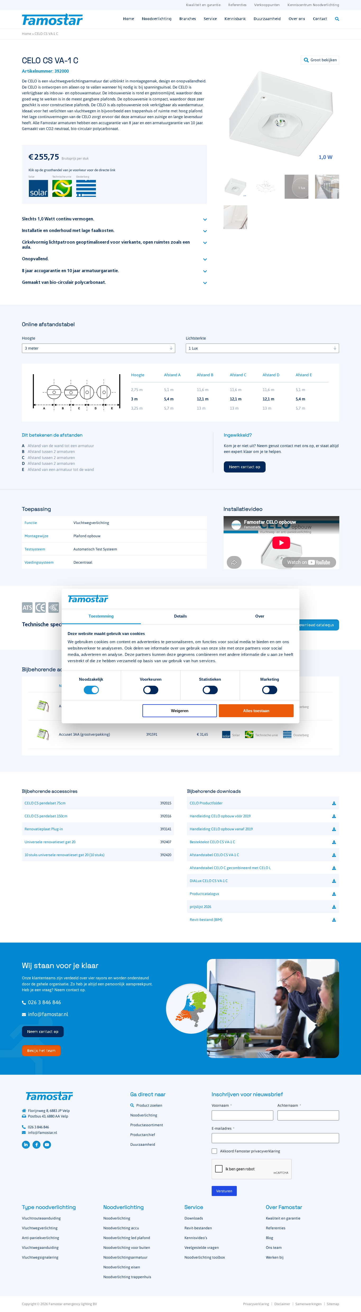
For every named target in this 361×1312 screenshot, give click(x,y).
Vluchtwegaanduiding (40, 1247)
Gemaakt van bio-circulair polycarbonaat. (64, 283)
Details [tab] (180, 616)
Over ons (297, 19)
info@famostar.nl (48, 1014)
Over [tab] (259, 616)
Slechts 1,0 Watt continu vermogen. (58, 219)
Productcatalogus (204, 894)
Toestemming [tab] (101, 616)
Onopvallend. (35, 259)
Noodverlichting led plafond (126, 1238)
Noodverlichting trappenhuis (127, 1277)
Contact (320, 19)
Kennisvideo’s (195, 1238)
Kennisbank (235, 19)
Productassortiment (146, 1125)
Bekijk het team (41, 1051)
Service (210, 19)
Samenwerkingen (308, 1304)
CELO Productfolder (206, 803)
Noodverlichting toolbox (204, 1257)
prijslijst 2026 (200, 907)
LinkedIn (26, 1145)
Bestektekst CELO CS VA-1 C (212, 842)
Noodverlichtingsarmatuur (125, 1257)
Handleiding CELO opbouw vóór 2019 (220, 816)
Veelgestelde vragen (201, 1247)
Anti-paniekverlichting (40, 1238)
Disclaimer (282, 1304)
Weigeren (179, 710)
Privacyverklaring (256, 1304)
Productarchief (142, 1135)
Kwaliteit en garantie (203, 5)
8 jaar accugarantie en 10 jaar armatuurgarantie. (70, 271)
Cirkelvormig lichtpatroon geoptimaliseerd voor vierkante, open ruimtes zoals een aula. (106, 245)
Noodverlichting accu (121, 1228)
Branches (187, 19)
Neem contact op (244, 467)
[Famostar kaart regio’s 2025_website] (191, 1009)
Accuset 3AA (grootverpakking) (84, 734)
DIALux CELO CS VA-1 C (209, 881)
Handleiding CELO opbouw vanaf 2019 (221, 829)
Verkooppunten (267, 5)
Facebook (36, 1145)
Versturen (224, 1191)
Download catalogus (315, 625)
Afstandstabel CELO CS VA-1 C (214, 855)
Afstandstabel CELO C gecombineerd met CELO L (230, 868)
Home (128, 19)
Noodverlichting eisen (121, 1267)
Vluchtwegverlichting (40, 1228)
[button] (320, 60)
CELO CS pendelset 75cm (45, 803)
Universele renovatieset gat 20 (50, 842)
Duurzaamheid (267, 19)
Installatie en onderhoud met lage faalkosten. (68, 231)
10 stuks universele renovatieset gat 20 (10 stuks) (64, 855)
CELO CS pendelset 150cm (46, 816)
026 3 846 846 (44, 1002)
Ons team (274, 1247)
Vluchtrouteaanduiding (41, 1218)
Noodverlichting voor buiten (126, 1247)
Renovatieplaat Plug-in (44, 829)
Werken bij (275, 1257)
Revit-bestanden (198, 1228)
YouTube (47, 1145)
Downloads (193, 1218)
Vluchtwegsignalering (40, 1257)
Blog (269, 1238)
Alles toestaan (256, 710)
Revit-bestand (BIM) (206, 919)
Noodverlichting (157, 19)
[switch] (150, 690)
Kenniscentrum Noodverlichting (313, 5)
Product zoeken (149, 1105)
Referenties (237, 5)
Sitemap (333, 1304)
